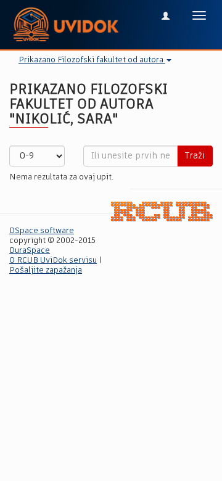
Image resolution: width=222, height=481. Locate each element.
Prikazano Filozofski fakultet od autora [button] (91, 60)
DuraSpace (29, 251)
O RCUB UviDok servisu (53, 261)
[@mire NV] (162, 212)
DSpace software (41, 231)
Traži (195, 156)
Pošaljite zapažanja (45, 270)
